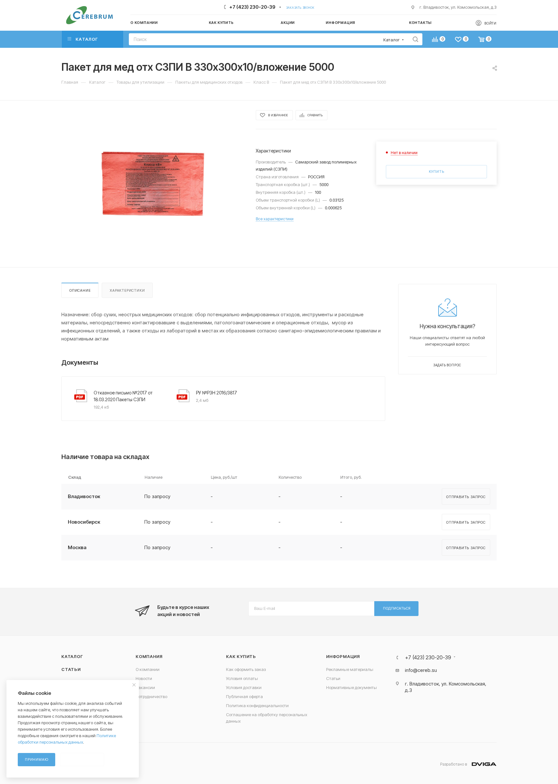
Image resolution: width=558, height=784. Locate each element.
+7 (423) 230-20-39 (252, 7)
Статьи (71, 669)
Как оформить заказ (246, 669)
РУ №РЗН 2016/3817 (216, 392)
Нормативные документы (351, 687)
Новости (144, 678)
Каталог (72, 656)
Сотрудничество (151, 696)
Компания (149, 656)
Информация (343, 656)
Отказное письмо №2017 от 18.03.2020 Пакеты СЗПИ (123, 396)
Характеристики (127, 290)
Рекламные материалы (349, 669)
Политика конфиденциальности (257, 705)
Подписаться (397, 608)
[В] (152, 183)
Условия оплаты (242, 678)
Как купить (241, 656)
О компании (148, 669)
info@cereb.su (421, 670)
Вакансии (145, 687)
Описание (79, 290)
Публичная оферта (244, 696)
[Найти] (415, 39)
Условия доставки (244, 687)
